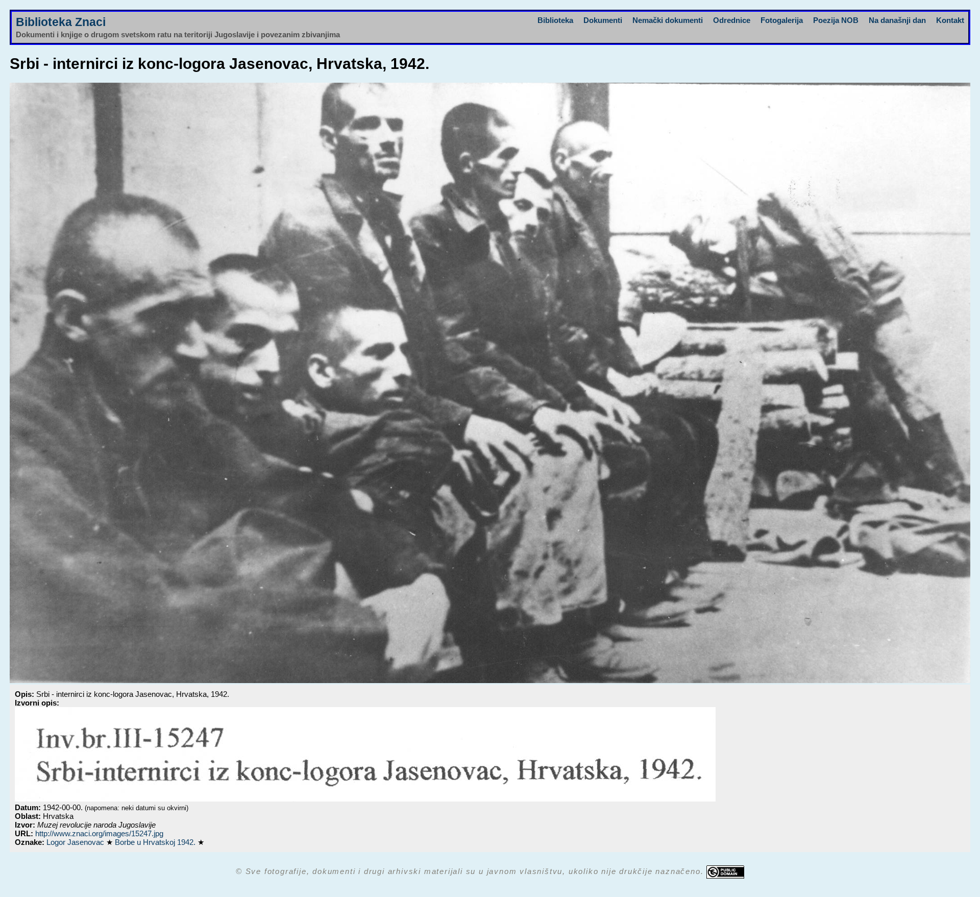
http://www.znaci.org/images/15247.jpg (99, 833)
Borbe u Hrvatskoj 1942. (156, 842)
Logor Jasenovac (76, 842)
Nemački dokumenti (667, 20)
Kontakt (950, 20)
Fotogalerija (782, 20)
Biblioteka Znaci (61, 22)
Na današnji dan (897, 20)
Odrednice (731, 20)
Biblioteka (555, 20)
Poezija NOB (836, 20)
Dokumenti (602, 20)
